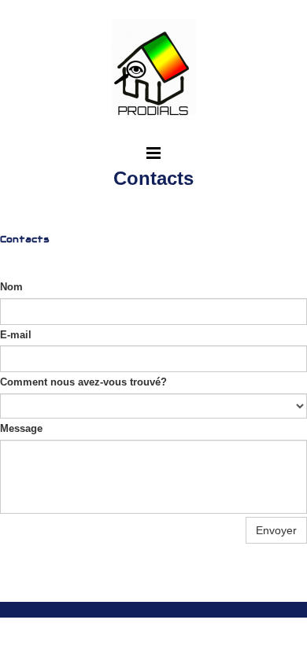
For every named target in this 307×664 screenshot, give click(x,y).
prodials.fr (66, 589)
